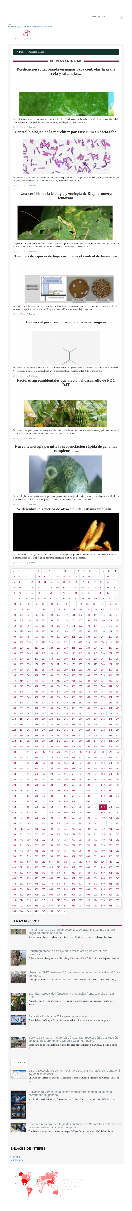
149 (21, 620)
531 (73, 757)
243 (51, 653)
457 (80, 730)
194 (21, 637)
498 (51, 746)
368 (88, 697)
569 (21, 774)
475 (103, 735)
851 (110, 873)
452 (43, 730)
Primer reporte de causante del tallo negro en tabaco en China (71, 931)
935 (66, 906)
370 (103, 697)
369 (95, 697)
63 (76, 587)
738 (51, 834)
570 (29, 774)
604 (58, 785)
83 (95, 593)
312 (117, 675)
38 (26, 582)
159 (95, 620)
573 (51, 774)
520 (102, 752)
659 (21, 807)
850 (103, 873)
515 (65, 752)
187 (80, 631)
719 (21, 829)
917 (43, 900)
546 (73, 763)
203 (88, 637)
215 (65, 642)
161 (110, 620)
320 (66, 681)
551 (110, 763)
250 (103, 653)
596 (110, 779)
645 (29, 801)
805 (103, 856)
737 (43, 834)
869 (21, 884)
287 (43, 670)
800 (66, 856)
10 (65, 571)
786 (73, 851)
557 (43, 768)
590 (66, 779)
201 (73, 637)
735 (29, 834)
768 (51, 845)
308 (88, 675)
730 (103, 829)
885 (29, 889)
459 (95, 730)
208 (14, 642)
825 (29, 867)
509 (21, 752)
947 (43, 911)
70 (13, 593)
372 (117, 697)
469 (58, 735)
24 (45, 576)
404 (21, 713)
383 (88, 703)
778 (14, 851)
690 (29, 818)
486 (73, 741)
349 (58, 692)
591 (73, 779)
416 (110, 713)
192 (117, 631)
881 (110, 884)
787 (80, 851)
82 (89, 593)
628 (14, 796)
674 (21, 812)
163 (14, 626)
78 (64, 593)
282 (117, 664)
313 (14, 681)
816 (73, 862)
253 (14, 659)
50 (101, 582)
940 (103, 906)
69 (114, 587)
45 (70, 582)
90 (32, 598)
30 (82, 576)
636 (73, 796)
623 (88, 790)
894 (95, 889)
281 (110, 664)
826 (36, 867)
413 (88, 713)
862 (80, 878)
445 (103, 724)
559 (58, 768)
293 (88, 670)
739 (58, 834)
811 (36, 862)
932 (43, 906)
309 (95, 675)
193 (14, 637)
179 (21, 631)
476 (110, 735)
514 (58, 752)
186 (73, 631)
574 (58, 774)
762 (117, 840)
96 (70, 598)
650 (66, 801)
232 (80, 648)
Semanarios (35, 26)
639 (95, 796)
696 (73, 818)
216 (73, 642)
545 (66, 763)
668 (88, 807)
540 (29, 763)
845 (66, 873)
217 (80, 642)
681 (73, 812)
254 (21, 659)
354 (95, 692)
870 (29, 884)
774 (95, 845)
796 (36, 856)
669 (95, 807)
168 (51, 626)
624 (95, 790)
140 (66, 615)
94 (57, 598)
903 (51, 895)
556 (36, 768)
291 (73, 670)
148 (14, 620)
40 (39, 582)
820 (102, 862)
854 (21, 878)
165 (29, 626)
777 (117, 845)
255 (29, 659)
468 (51, 735)
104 (21, 604)
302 (43, 675)
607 (80, 785)
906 (73, 895)
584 (21, 779)
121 (36, 609)
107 (43, 604)
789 (95, 851)
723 (51, 829)
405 (29, 713)
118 (14, 609)
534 (95, 757)
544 (58, 763)
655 (103, 801)
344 (21, 692)
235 (103, 648)
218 (88, 642)
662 (43, 807)
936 (73, 906)
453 (51, 730)
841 (36, 873)
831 (73, 867)
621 (73, 790)
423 (51, 719)
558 (51, 768)
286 (36, 670)
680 (66, 812)
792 (117, 851)
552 (117, 763)
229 (58, 648)
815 (65, 862)
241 (36, 653)
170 (66, 626)
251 (110, 653)
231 (73, 648)
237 (117, 648)
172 (80, 626)
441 (73, 724)
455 (66, 730)
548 (88, 763)
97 (76, 598)
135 (29, 615)
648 (51, 801)
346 (36, 692)
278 (88, 664)
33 (101, 576)
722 (43, 829)
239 (21, 653)
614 (21, 790)
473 (88, 735)
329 (21, 686)
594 (95, 779)
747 (117, 834)
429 (95, 719)
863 (88, 878)
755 (66, 840)
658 (14, 807)
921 (73, 900)
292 (80, 670)
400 (103, 708)
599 (21, 785)
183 (51, 631)
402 (117, 708)
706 (36, 823)
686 (110, 812)
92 (45, 598)
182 (43, 631)
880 (103, 884)
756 (73, 840)
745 (103, 834)
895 (103, 889)
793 (14, 856)
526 (36, 757)
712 (80, 823)
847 (80, 873)
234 (95, 648)
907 (80, 895)
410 (66, 713)
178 (14, 631)
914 (21, 900)
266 (110, 659)
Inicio (13, 16)
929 (21, 906)
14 (90, 571)
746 (110, 834)
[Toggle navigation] (9, 24)
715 (102, 823)
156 (73, 620)
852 (117, 873)
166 (36, 626)
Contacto (41, 16)
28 (70, 576)
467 (43, 735)
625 (103, 790)
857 (43, 878)
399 (95, 708)
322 (80, 681)
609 (95, 785)
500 (66, 746)
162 (117, 620)
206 (110, 637)
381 (73, 703)
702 (117, 818)
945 (29, 911)
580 (103, 774)
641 (110, 796)
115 (102, 604)
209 (21, 642)
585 (29, 779)
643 (14, 801)
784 (58, 851)
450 (29, 730)
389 (21, 708)
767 (43, 845)
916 (36, 900)
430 (103, 719)
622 (80, 790)
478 (14, 741)
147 (117, 615)
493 (14, 746)
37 (20, 582)
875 (66, 884)
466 (36, 735)
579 (95, 774)
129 (95, 609)
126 (73, 609)
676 (36, 812)
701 (110, 818)
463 (14, 735)
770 (66, 845)
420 (29, 719)
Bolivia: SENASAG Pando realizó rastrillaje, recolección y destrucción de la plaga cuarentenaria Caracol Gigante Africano (73, 1039)
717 (117, 823)
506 (110, 746)
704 (21, 823)
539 (21, 763)
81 (82, 593)
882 (117, 884)
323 (88, 681)
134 (21, 615)
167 (43, 626)
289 (58, 670)
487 (80, 741)
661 (36, 807)
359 (21, 697)
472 (80, 735)
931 (36, 906)
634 (58, 796)
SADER (16, 1157)
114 (94, 604)
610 (103, 785)
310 (103, 675)
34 (108, 576)
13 (84, 571)
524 (21, 757)
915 (29, 900)
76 (51, 593)
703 (14, 823)
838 (14, 873)
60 (57, 587)
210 (29, 642)
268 (14, 664)
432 (117, 719)
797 (43, 856)
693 (51, 818)
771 (73, 845)
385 (103, 703)
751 (36, 840)
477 (117, 735)
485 (66, 741)
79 (70, 593)
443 (88, 724)
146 (110, 615)
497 (43, 746)
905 (66, 895)
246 (73, 653)
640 (103, 796)
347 (43, 692)
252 (117, 653)
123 (50, 609)
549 (95, 763)
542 (43, 763)
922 (80, 900)
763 (14, 845)
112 (80, 604)
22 (32, 576)
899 (21, 895)
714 (95, 823)
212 (43, 642)
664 (58, 807)
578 (88, 774)
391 (36, 708)
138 (51, 615)
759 (95, 840)
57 (39, 587)
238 (14, 653)
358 (14, 697)
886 (36, 889)
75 (45, 593)
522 (117, 752)
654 (95, 801)
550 (103, 763)
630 (29, 796)
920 (66, 900)
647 (43, 801)
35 (114, 576)
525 (29, 757)
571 (36, 774)
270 (29, 664)
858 (51, 878)
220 (102, 642)
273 (51, 664)
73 (32, 593)
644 (21, 801)
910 (103, 895)
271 (36, 664)
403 (14, 713)
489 (95, 741)
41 (45, 582)
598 (14, 785)
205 (103, 637)
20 (20, 576)
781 (36, 851)
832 (80, 867)
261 (73, 659)
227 (43, 648)
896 (110, 889)
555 (29, 768)
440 (66, 724)
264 (95, 659)
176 (110, 626)
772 (80, 845)
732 (117, 829)
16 (103, 571)
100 (95, 598)
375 (29, 703)
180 (29, 631)
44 (64, 582)
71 (20, 593)
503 (88, 746)
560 (66, 768)
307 (80, 675)
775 (103, 845)
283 (14, 670)
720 (29, 829)
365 (66, 697)
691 (36, 818)
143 (88, 615)
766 (36, 845)
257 (43, 659)
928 (14, 906)
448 (14, 730)
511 (36, 752)
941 (110, 906)
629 (21, 796)
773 (88, 845)
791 (110, 851)
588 (51, 779)
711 (73, 823)
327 (117, 681)
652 (80, 801)
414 (95, 713)
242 (43, 653)
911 (110, 895)
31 (89, 576)
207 (117, 637)
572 (43, 774)
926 (110, 900)
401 (110, 708)
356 (110, 692)
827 (43, 867)
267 (117, 659)
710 (66, 823)
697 (80, 818)
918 (51, 900)
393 (51, 708)
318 (51, 681)
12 (77, 571)
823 (14, 867)
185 (66, 631)
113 (87, 604)
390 (29, 708)
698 (88, 818)
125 (65, 609)
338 (88, 686)
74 (39, 593)
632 (43, 796)
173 (88, 626)
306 (73, 675)
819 (95, 862)
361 (36, 697)
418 (14, 719)
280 (103, 664)
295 (103, 670)
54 (20, 587)
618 (51, 790)
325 (103, 681)
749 (21, 840)
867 (117, 878)
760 (103, 840)
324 (95, 681)
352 (80, 692)
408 (51, 713)
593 (88, 779)
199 (58, 637)
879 (95, 884)
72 (26, 593)
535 (103, 757)
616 (36, 790)
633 (51, 796)
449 (21, 730)
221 (110, 642)
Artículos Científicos (37, 52)
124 (58, 609)
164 (21, 626)
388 (14, 708)
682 (80, 812)
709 (58, 823)
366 (73, 697)
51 (108, 582)
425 (66, 719)
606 (73, 785)
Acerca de (26, 16)
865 (103, 878)
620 (66, 790)
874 (58, 884)
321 (73, 681)
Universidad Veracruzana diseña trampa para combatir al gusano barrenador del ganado (70, 1093)
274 (58, 664)
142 (80, 615)
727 (80, 829)
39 (32, 582)
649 (58, 801)
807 (117, 856)
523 (14, 757)
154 (58, 620)
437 (43, 724)
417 (117, 713)
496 (36, 746)
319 (58, 681)
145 (103, 615)
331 (36, 686)
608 (88, 785)
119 (21, 609)
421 (36, 719)
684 (95, 812)
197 (43, 637)
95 (64, 598)
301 (36, 675)
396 (73, 708)
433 (14, 724)
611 (110, 785)
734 (21, 834)
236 (110, 648)
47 (82, 582)
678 (51, 812)
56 (32, 587)
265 (103, 659)
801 (73, 856)
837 (117, 867)
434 (21, 724)
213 (51, 642)
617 (43, 790)
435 (29, 724)
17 (109, 571)
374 (21, 703)
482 (43, 741)
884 (21, 889)
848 (88, 873)
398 (88, 708)
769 (58, 845)
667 (80, 807)
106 (36, 604)
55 (26, 587)
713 (88, 823)
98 (82, 598)
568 (14, 774)
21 (26, 576)
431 (110, 719)
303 (51, 675)
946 (36, 911)
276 (73, 664)
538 (14, 763)
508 (14, 752)
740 (66, 834)
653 (88, 801)
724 (58, 829)
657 (117, 801)
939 (95, 906)
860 (66, 878)
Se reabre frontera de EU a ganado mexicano (57, 1016)
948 (51, 911)
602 (43, 785)
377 (43, 703)
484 (58, 741)
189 (95, 631)
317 (43, 681)
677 (43, 812)
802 (80, 856)
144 (95, 615)
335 (66, 686)
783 (51, 851)
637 (80, 796)
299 (21, 675)
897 (117, 889)
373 (14, 703)
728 (88, 829)
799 (58, 856)
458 (88, 730)
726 (73, 829)
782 (43, 851)
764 (21, 845)
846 (73, 873)
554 (21, 768)
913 (14, 900)
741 (73, 834)
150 (29, 620)
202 (80, 637)
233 (88, 648)
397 (80, 708)
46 (76, 582)
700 (103, 818)
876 (73, 884)
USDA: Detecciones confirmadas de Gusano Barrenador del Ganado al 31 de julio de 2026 (74, 1072)
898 (14, 895)
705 (29, 823)
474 (95, 735)
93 (51, 598)
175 (103, 626)
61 (64, 587)
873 (51, 884)
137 (43, 615)
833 (88, 867)
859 (58, 878)
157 (80, 620)
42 (51, 582)
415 (102, 713)
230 (66, 648)
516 (73, 752)
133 (14, 615)
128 (88, 609)
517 (80, 752)
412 (80, 713)
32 (95, 576)
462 (117, 730)
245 (66, 653)
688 (14, 818)
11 (71, 571)
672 (117, 807)
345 (29, 692)
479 (21, 741)
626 (110, 790)
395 (66, 708)
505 (103, 746)
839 (21, 873)
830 (66, 867)
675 (29, 812)
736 (36, 834)
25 (51, 576)
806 (110, 856)
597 (117, 779)
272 (43, 664)
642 (117, 796)
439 (58, 724)
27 (64, 576)
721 (36, 829)
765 (29, 845)
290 (66, 670)
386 (110, 703)
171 (73, 626)
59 (51, 587)
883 (14, 889)
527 (43, 757)
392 (43, 708)
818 (88, 862)
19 (13, 576)
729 (95, 829)
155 (66, 620)
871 (36, 884)
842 (43, 873)
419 (21, 719)
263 (88, 659)
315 (29, 681)
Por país (26, 26)
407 (43, 713)
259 (58, 659)
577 (80, 774)
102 (110, 598)
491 (110, 741)
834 (95, 867)
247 (80, 653)
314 (21, 681)
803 (88, 856)
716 (110, 823)
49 (95, 582)
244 (58, 653)
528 (51, 757)
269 (21, 664)
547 (80, 763)
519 (95, 752)
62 (70, 587)
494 (21, 746)
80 (76, 593)
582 (117, 774)
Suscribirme (46, 26)
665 (66, 807)
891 (73, 889)
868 (14, 884)
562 (80, 768)
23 (39, 576)
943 (14, 911)
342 (117, 686)
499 (58, 746)
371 (110, 697)
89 (26, 598)
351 (73, 692)
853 (14, 878)
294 (95, 670)
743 (88, 834)
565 (103, 768)
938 (88, 906)
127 (80, 609)
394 (58, 708)
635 (66, 796)
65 (89, 587)
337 (80, 686)
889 (58, 889)
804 (95, 856)
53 (13, 587)
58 (45, 587)
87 (13, 598)
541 (36, 763)
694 (58, 818)
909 (95, 895)
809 (21, 862)
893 (88, 889)
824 (21, 867)
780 (29, 851)
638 (88, 796)
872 (43, 884)
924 (95, 900)
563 (88, 768)
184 (58, 631)
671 (110, 807)
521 (110, 752)
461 (110, 730)
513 (51, 752)
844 (58, 873)
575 (66, 774)
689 (21, 818)
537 (117, 757)
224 (21, 648)
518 (88, 752)
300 (29, 675)
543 (51, 763)
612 (117, 785)
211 (36, 642)
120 (28, 609)
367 (80, 697)
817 (80, 862)
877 (80, 884)
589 (58, 779)
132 (117, 609)
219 (95, 642)
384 (95, 703)
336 (73, 686)
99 (89, 598)
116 (109, 604)
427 (80, 719)
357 (117, 692)
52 (114, 582)
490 (103, 741)
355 (103, 692)
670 (103, 807)
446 (110, 724)
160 (103, 620)
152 (43, 620)
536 (110, 757)
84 (101, 593)
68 (108, 587)
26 (57, 576)
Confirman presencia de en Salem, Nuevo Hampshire (67, 952)
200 (66, 637)
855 (29, 878)
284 (21, 670)
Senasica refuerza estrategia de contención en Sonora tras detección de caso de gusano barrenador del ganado (74, 1126)
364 (58, 697)
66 (95, 587)
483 (51, 741)
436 (36, 724)
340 (103, 686)
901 (36, 895)
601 (36, 785)
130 (102, 609)
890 (66, 889)
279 (95, 664)
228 (51, 648)
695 (66, 818)
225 (29, 648)
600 (29, 785)
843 (51, 873)
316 (36, 681)
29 (76, 576)
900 (29, 895)
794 (21, 856)
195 (29, 637)
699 (95, 818)
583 (14, 779)
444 (95, 724)
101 (103, 598)
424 (58, 719)
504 (95, 746)
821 (110, 862)
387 (117, 703)
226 (36, 648)
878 (88, 884)
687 (117, 812)
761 (110, 840)
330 (29, 686)
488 (88, 741)
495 (29, 746)
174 (95, 626)
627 (117, 790)
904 (58, 895)
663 (51, 807)
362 (43, 697)
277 (80, 664)
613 (14, 790)
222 (117, 642)
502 (80, 746)
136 (36, 615)
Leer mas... (33, 185)
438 (51, 724)
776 (110, 845)
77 (57, 593)
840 (29, 873)
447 (117, 724)
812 (43, 862)
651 (73, 801)
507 (117, 746)
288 (51, 670)
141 (73, 615)
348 (51, 692)
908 (88, 895)
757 (80, 840)
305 (66, 675)
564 (95, 768)
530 (66, 757)
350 (66, 692)
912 (117, 895)
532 (80, 757)
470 (66, 735)
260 (66, 659)
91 (39, 598)
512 (43, 752)
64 (82, 587)
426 (73, 719)
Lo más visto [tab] (20, 1062)
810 (29, 862)
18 (115, 571)
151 (36, 620)
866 (110, 878)
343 (14, 692)
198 (51, 637)
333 (51, 686)
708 (51, 823)
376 (36, 703)
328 (14, 686)
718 (14, 829)
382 (80, 703)
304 (58, 675)
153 (51, 620)
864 (95, 878)
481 (36, 741)
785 (66, 851)
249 (95, 653)
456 (73, 730)
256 (36, 659)
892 (80, 889)
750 (29, 840)
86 (114, 593)
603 (51, 785)
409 (58, 713)
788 (88, 851)
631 (36, 796)
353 (88, 692)
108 (51, 604)
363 (51, 697)
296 (110, 670)
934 (58, 906)
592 (80, 779)
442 (80, 724)
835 (103, 867)
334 (58, 686)
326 (110, 681)
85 (108, 593)
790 (103, 851)
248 (88, 653)
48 (89, 582)
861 (73, 878)
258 (51, 659)
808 (14, 862)
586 (36, 779)
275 (66, 664)
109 (58, 604)
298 (14, 675)
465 (29, 735)
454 (58, 730)
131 (110, 609)
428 (88, 719)
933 (51, 906)
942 (117, 906)
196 (36, 637)
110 (65, 604)
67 (101, 587)
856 (36, 878)
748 (14, 840)
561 (73, 768)
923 (88, 900)
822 (117, 862)
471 (73, 735)
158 (88, 620)
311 (110, 675)
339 (95, 686)
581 (110, 774)
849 (95, 873)
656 (110, 801)
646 (36, 801)
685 (103, 812)
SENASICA (18, 1160)
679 (58, 812)
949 (58, 911)
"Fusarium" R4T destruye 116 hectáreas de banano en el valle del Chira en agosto (74, 974)
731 (110, 829)
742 (80, 834)
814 (58, 862)
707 (43, 823)
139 (58, 615)
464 (21, 735)
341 (110, 686)
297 (117, 670)
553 (14, 768)
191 (110, 631)
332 (43, 686)
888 (51, 889)
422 (43, 719)
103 (14, 604)
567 (117, 768)
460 (103, 730)
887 (43, 889)
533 (88, 757)
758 (88, 840)
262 (80, 659)
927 (117, 900)
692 (43, 818)
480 (29, 741)
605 (66, 785)
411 (73, 713)
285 (29, 670)
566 (110, 768)
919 (58, 900)
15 (96, 571)
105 (29, 604)
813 (51, 862)
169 (58, 626)
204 (95, 637)
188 (88, 631)
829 (58, 867)
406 (36, 713)
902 (43, 895)
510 (29, 752)
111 (73, 604)
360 (29, 697)
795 (29, 856)
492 (117, 741)
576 (73, 774)
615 (29, 790)
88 (20, 598)
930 (29, 906)
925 (103, 900)
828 (51, 867)
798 (51, 856)
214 (58, 642)
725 (66, 829)
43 (57, 582)
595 (103, 779)
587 (43, 779)
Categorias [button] (18, 26)
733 (14, 834)
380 (66, 703)
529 (58, 757)
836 (110, 867)
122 (43, 609)
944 (21, 911)
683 (88, 812)
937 (80, 906)
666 (73, 807)
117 (116, 604)
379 (58, 703)
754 (58, 840)
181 (36, 631)
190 (103, 631)
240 (29, 653)
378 (51, 703)
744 (95, 834)
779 (21, 851)
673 (14, 812)
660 (29, 807)
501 (73, 746)
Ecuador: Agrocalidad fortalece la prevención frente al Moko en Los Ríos (71, 995)
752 (43, 840)
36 (13, 582)
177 (117, 626)
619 (58, 790)
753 (51, 840)
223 (14, 648)
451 (36, 730)
